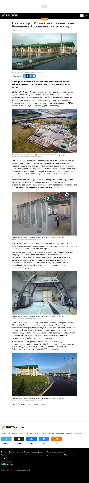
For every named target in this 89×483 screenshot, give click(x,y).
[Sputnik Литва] (10, 17)
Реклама (12, 452)
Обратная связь (69, 455)
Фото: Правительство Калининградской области (27, 72)
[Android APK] (7, 464)
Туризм (69, 433)
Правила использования (55, 452)
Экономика (35, 433)
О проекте (4, 452)
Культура (60, 433)
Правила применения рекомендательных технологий (44, 455)
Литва (29, 404)
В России (15, 404)
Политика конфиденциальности (35, 452)
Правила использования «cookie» (13, 455)
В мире (23, 404)
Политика (13, 433)
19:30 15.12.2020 (17, 31)
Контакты (19, 452)
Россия (36, 404)
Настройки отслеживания (10, 458)
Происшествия (48, 433)
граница (43, 404)
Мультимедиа (80, 433)
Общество (23, 433)
